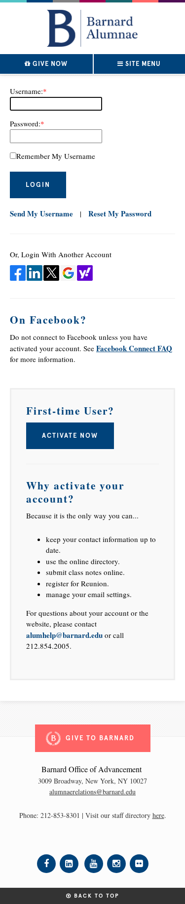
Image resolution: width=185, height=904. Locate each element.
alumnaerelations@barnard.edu (92, 791)
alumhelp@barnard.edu (64, 635)
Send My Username (41, 213)
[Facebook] (46, 863)
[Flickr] (139, 863)
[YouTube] (93, 863)
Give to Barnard (100, 738)
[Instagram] (116, 863)
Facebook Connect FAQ (134, 348)
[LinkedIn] (69, 863)
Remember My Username (55, 156)
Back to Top (95, 896)
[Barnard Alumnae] (93, 25)
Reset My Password (119, 213)
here (158, 815)
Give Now (49, 64)
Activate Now (70, 436)
